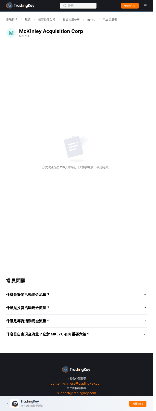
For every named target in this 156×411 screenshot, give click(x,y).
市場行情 (11, 19)
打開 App (138, 403)
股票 (28, 19)
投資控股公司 (46, 19)
